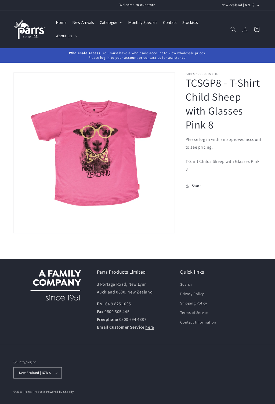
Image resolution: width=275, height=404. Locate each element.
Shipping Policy (193, 303)
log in (105, 57)
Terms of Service (194, 312)
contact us (152, 57)
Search (186, 284)
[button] (233, 29)
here (149, 327)
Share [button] (197, 185)
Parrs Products (35, 392)
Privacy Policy (192, 293)
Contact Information (198, 322)
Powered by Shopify (60, 392)
